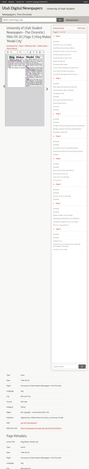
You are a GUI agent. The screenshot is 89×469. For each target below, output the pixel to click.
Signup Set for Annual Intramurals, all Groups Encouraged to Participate (66, 245)
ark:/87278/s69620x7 (29, 423)
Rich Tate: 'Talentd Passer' (61, 225)
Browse (11, 2)
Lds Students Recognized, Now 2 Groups (65, 74)
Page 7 (58, 203)
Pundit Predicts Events (60, 103)
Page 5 (58, 158)
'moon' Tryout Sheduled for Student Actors (66, 68)
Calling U (56, 154)
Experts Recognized (59, 61)
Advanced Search (72, 20)
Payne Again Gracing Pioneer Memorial (65, 87)
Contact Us (20, 2)
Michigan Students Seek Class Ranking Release (67, 129)
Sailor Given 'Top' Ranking (61, 177)
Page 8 (58, 229)
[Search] (60, 20)
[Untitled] (56, 41)
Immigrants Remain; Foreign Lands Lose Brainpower (69, 126)
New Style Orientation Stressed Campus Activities (68, 151)
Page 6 (58, 184)
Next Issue (81, 28)
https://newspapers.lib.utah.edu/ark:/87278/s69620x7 (41, 428)
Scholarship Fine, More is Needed (63, 90)
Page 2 (58, 78)
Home (4, 2)
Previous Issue (58, 28)
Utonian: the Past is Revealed (62, 196)
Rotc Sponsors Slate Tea (60, 174)
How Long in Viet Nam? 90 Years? (63, 100)
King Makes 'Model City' (60, 132)
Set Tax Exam (57, 180)
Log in (86, 2)
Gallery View (42, 46)
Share (21, 46)
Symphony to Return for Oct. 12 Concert (65, 51)
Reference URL (30, 46)
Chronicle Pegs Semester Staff (62, 58)
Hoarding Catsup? (58, 93)
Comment (56, 106)
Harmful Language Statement (36, 2)
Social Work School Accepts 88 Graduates (65, 148)
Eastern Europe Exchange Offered (63, 170)
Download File (12, 46)
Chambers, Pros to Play (60, 249)
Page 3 (58, 114)
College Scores (57, 241)
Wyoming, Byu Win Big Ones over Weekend (66, 218)
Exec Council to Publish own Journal (63, 71)
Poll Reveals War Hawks (60, 64)
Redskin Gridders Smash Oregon (63, 215)
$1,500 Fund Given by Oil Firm (62, 55)
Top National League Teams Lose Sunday (65, 222)
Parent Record (12, 48)
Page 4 (58, 136)
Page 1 (58, 36)
